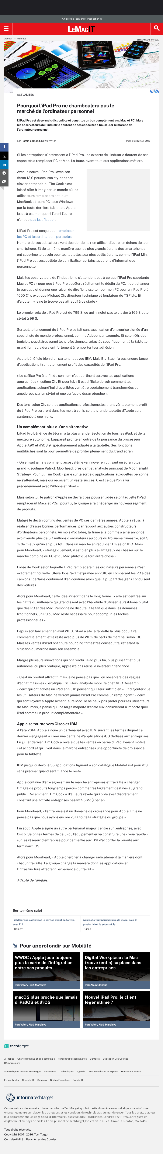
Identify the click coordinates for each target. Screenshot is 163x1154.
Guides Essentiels (60, 1080)
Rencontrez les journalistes (72, 1058)
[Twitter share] (4, 156)
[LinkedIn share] (4, 164)
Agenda (81, 1071)
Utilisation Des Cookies (115, 1058)
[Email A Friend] (4, 182)
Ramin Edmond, (31, 140)
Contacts (95, 1058)
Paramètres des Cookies (41, 1139)
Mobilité (21, 38)
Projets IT (78, 1080)
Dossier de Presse (131, 1071)
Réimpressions (12, 1063)
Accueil (8, 38)
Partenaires (50, 1071)
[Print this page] (4, 173)
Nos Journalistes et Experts (103, 1071)
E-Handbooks (11, 1080)
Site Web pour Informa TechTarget (22, 1071)
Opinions (42, 1080)
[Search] (156, 29)
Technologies (66, 1071)
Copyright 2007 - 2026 (18, 1134)
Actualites (25, 94)
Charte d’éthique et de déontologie (36, 1058)
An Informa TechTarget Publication (80, 18)
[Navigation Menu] (6, 29)
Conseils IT (28, 1080)
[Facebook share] (4, 147)
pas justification (42, 220)
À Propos (9, 1058)
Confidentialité (13, 1139)
